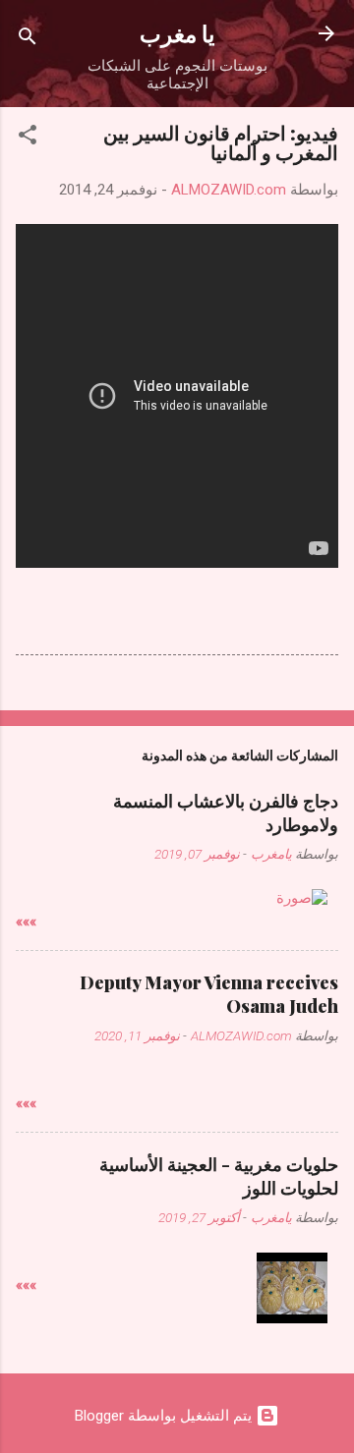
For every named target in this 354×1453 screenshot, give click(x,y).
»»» (26, 921)
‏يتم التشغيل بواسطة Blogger (165, 1416)
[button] (27, 138)
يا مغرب (177, 33)
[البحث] (27, 40)
